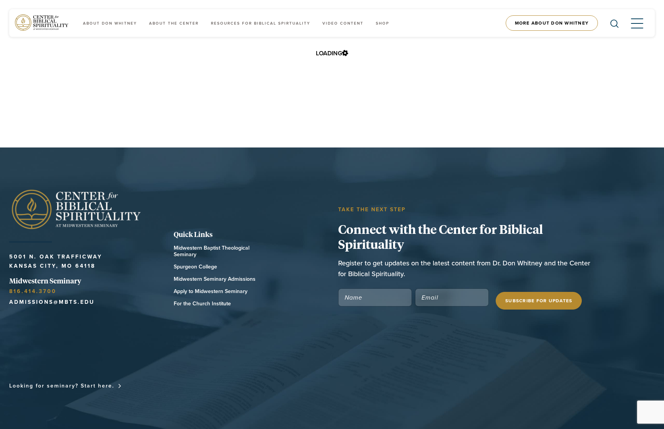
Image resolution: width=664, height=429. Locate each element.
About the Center (174, 23)
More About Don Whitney (552, 23)
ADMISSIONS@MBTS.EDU (52, 302)
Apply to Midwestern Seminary (210, 291)
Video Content (343, 23)
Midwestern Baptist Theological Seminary (211, 251)
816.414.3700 (32, 291)
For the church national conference (193, 385)
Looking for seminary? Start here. (61, 385)
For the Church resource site (315, 385)
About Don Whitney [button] (110, 23)
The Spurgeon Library (411, 385)
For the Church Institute (202, 303)
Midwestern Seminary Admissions (215, 279)
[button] (631, 23)
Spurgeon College (195, 266)
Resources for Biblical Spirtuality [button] (260, 23)
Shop (382, 23)
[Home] (42, 23)
